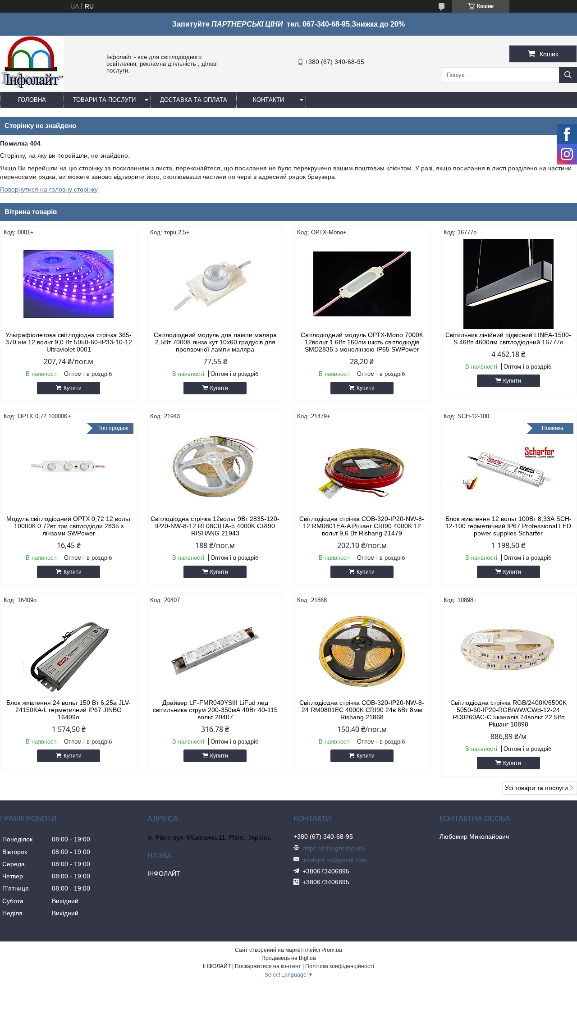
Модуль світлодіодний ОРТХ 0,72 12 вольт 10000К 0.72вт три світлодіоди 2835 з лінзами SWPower (68, 526)
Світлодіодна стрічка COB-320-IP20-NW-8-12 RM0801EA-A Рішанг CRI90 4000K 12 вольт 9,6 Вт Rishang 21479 (361, 526)
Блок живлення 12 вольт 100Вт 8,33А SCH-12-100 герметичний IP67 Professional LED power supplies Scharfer (508, 526)
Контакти (268, 99)
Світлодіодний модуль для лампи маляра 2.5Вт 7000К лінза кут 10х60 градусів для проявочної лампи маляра (215, 342)
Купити (73, 388)
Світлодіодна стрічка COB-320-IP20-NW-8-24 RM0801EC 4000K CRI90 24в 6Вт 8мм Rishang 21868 (361, 710)
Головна (32, 99)
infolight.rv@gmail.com (334, 860)
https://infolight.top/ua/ (334, 848)
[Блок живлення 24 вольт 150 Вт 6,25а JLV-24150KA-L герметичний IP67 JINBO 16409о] (68, 652)
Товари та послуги (104, 99)
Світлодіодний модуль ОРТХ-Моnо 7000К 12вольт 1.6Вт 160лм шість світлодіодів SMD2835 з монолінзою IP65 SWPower (362, 342)
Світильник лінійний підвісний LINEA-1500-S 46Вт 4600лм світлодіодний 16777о (508, 338)
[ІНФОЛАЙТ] (32, 87)
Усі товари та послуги (536, 787)
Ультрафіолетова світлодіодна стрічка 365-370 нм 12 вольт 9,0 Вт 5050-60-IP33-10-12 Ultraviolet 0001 (68, 342)
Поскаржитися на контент (268, 966)
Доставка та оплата (193, 99)
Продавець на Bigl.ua (288, 958)
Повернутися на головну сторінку (49, 189)
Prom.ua (331, 950)
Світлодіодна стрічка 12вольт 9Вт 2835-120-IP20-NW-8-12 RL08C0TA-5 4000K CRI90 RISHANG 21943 (215, 526)
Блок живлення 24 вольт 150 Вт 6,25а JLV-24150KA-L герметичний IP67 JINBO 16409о (68, 710)
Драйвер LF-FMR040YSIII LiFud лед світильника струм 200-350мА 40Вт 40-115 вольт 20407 (215, 710)
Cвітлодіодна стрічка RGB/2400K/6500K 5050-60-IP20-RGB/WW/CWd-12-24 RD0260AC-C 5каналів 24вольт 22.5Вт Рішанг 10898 (508, 713)
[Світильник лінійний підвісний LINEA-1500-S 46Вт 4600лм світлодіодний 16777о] (508, 284)
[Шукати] (568, 75)
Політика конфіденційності (339, 966)
